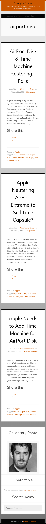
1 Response (30, 92)
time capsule (18, 296)
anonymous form (30, 490)
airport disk (18, 293)
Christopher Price (27, 89)
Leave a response (31, 351)
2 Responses (30, 230)
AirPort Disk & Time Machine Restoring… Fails (23, 66)
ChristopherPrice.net (23, 3)
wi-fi (17, 160)
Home (20, 16)
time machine (30, 296)
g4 (32, 157)
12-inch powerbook (21, 154)
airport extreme (18, 157)
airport (16, 411)
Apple (17, 152)
